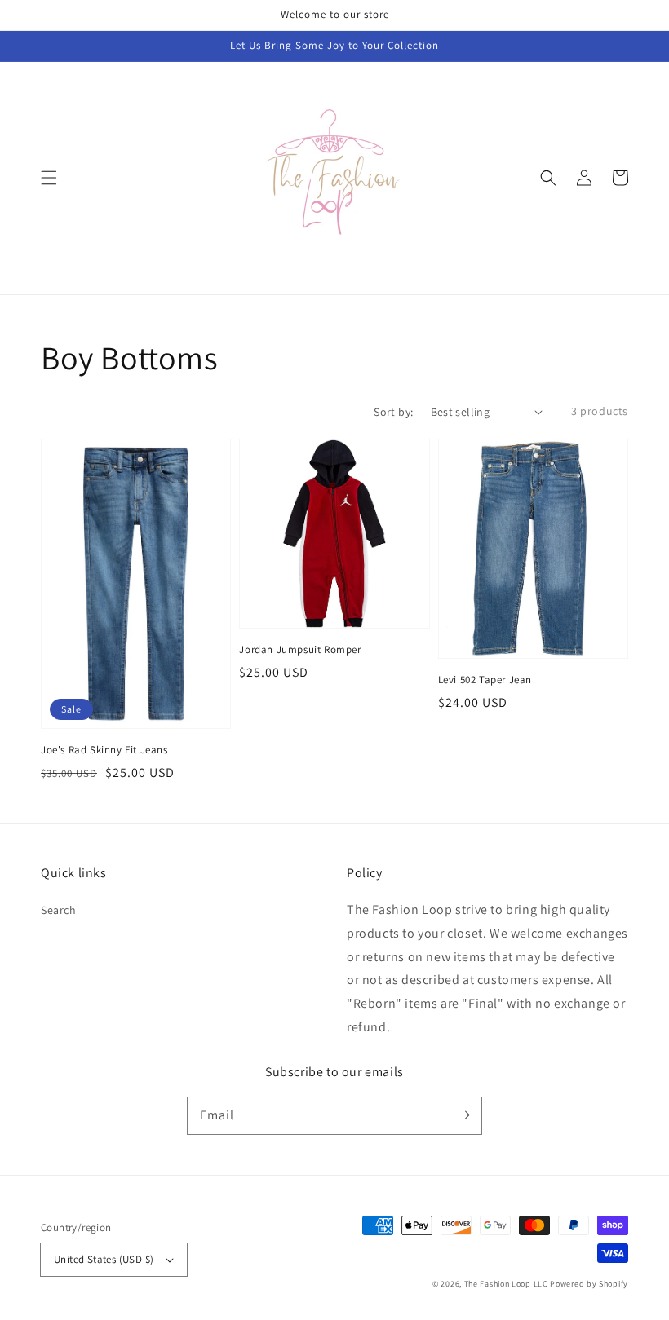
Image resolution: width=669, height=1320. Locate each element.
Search (59, 910)
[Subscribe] (463, 1115)
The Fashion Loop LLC (506, 1283)
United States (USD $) (103, 1259)
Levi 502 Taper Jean (485, 679)
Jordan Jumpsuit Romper (300, 649)
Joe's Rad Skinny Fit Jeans (104, 750)
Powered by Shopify (589, 1283)
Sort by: (393, 411)
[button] (49, 178)
